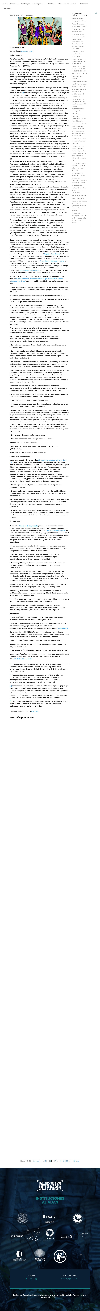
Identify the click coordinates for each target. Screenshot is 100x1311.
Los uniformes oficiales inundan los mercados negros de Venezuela (79, 84)
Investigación (38, 4)
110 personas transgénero (29, 270)
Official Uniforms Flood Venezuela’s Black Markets (79, 76)
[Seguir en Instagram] (36, 1279)
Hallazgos (25, 4)
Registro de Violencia (52, 254)
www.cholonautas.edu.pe (22, 659)
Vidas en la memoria (67, 4)
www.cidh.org (63, 628)
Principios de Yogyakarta (28, 526)
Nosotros (13, 4)
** (11, 675)
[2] (40, 228)
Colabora (84, 4)
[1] (11, 686)
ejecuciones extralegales (56, 530)
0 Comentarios (27, 15)
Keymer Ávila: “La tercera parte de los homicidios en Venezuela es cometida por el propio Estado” (79, 177)
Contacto (7, 9)
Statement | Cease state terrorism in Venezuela (78, 54)
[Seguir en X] (31, 1279)
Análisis (51, 4)
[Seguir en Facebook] (26, 1279)
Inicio (5, 4)
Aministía (34, 711)
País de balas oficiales (79, 195)
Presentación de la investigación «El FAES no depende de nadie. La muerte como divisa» (79, 218)
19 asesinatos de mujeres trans (52, 261)
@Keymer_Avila (27, 51)
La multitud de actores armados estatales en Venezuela (79, 141)
